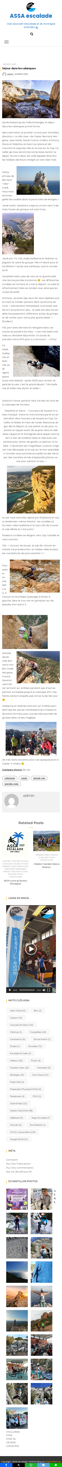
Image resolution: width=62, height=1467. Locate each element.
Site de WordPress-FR (19, 1172)
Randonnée (21, 869)
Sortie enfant (18, 1103)
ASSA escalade (31, 16)
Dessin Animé (42, 1039)
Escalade (8, 864)
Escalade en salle (20, 1053)
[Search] (31, 33)
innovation (22, 866)
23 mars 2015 (21, 74)
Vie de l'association (16, 875)
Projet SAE (17, 1082)
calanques (9, 778)
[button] (31, 949)
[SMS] (56, 1465)
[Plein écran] (48, 990)
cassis (24, 778)
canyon (6, 861)
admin (10, 74)
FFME (9, 1435)
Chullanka (13, 1432)
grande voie (39, 778)
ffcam (24, 864)
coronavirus (17, 1039)
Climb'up (16, 1032)
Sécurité (15, 1125)
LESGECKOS (12, 1446)
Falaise (17, 864)
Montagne (9, 869)
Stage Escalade (40, 1118)
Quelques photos (12, 769)
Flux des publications (18, 1163)
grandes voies (11, 783)
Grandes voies (9, 64)
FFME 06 (10, 1439)
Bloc (38, 1010)
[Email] (43, 1465)
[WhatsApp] (31, 1465)
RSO (37, 1096)
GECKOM (11, 1442)
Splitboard (16, 1118)
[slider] (27, 990)
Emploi (15, 1046)
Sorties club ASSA (12, 871)
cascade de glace (20, 861)
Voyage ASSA (19, 1139)
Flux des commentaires (20, 1168)
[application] (31, 949)
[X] (18, 1465)
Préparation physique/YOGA (25, 1089)
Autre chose (18, 1010)
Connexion (12, 1159)
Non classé (40, 1075)
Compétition (38, 1032)
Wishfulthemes (53, 1461)
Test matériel (37, 1125)
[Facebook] (6, 1465)
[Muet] (44, 990)
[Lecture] (10, 990)
